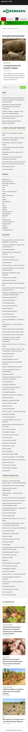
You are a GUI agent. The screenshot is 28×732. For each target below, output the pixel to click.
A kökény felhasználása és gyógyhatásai (13, 329)
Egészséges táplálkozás (8, 183)
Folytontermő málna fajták (9, 443)
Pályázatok (5, 215)
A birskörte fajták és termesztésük (11, 563)
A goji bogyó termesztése (9, 384)
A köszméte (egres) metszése (10, 435)
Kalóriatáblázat (6, 201)
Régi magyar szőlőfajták (8, 414)
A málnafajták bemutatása (9, 392)
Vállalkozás (5, 228)
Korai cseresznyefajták (8, 530)
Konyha (4, 205)
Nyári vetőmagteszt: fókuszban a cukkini (12, 332)
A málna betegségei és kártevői (10, 552)
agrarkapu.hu (8, 70)
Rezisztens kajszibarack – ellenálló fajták (13, 457)
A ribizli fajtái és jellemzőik (9, 555)
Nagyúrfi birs (5, 560)
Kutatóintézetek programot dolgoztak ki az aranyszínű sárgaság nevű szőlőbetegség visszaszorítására (13, 100)
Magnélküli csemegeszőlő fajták (10, 400)
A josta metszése (6, 262)
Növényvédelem (6, 213)
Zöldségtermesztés (7, 230)
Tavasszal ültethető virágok (9, 403)
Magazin (4, 207)
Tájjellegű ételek (6, 224)
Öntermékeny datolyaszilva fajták (11, 539)
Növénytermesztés (7, 211)
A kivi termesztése (7, 437)
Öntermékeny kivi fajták (8, 446)
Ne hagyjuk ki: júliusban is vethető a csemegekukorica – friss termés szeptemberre (11, 339)
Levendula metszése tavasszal (10, 259)
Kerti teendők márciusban (9, 280)
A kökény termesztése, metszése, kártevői (13, 500)
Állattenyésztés (7, 62)
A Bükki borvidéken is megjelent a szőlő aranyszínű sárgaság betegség (13, 691)
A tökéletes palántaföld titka (9, 297)
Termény (4, 226)
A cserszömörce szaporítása (9, 305)
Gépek (4, 193)
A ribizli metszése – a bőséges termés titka (13, 411)
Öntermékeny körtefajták (8, 432)
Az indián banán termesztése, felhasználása (13, 498)
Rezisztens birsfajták (7, 542)
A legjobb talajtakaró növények (10, 359)
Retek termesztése (7, 308)
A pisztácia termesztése (8, 417)
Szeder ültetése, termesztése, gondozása (13, 485)
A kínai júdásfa (6, 470)
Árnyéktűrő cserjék (7, 406)
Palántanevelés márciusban (9, 277)
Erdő (3, 187)
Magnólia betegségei (7, 397)
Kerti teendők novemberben (9, 316)
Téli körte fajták (6, 544)
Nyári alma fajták (6, 448)
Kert (3, 203)
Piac (3, 217)
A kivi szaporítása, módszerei (10, 566)
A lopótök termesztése (8, 462)
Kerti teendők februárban (8, 300)
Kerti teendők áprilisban (8, 257)
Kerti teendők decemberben (9, 311)
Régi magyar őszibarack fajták (10, 454)
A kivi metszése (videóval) (9, 440)
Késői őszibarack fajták (8, 515)
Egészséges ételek (7, 181)
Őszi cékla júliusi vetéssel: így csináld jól (13, 334)
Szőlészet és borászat (8, 222)
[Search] (26, 23)
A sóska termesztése (8, 314)
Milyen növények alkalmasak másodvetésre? (14, 459)
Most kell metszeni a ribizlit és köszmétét (13, 265)
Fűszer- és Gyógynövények (9, 191)
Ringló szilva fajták (7, 536)
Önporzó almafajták (7, 451)
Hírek (3, 197)
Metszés (4, 209)
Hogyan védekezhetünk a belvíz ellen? (12, 366)
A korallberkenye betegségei (9, 468)
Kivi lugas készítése (7, 382)
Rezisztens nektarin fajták (9, 513)
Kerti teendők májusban (8, 249)
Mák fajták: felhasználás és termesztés (12, 395)
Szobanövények (6, 220)
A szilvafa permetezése (8, 408)
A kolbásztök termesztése (9, 465)
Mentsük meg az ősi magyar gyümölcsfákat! (13, 528)
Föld (3, 189)
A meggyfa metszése (8, 374)
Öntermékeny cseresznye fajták (10, 533)
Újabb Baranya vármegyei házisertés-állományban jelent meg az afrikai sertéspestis (12, 106)
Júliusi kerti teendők (7, 169)
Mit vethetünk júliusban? (8, 166)
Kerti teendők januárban (8, 303)
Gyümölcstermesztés (8, 195)
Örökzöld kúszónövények (9, 429)
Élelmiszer (5, 185)
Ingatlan (4, 199)
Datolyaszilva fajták (7, 557)
